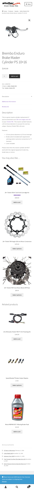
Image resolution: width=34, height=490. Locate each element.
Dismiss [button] (4, 481)
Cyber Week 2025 (8, 453)
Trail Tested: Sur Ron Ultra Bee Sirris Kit (14, 459)
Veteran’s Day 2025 (9, 456)
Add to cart (14, 76)
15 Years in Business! (9, 450)
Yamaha (16, 11)
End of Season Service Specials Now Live (15, 464)
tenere (6, 88)
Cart (26, 485)
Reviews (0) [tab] (5, 106)
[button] (29, 20)
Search (17, 487)
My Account (5, 487)
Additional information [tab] (9, 101)
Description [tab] (5, 96)
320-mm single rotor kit (23, 119)
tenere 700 (12, 88)
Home (5, 11)
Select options (17, 248)
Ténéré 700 (10, 122)
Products (10, 11)
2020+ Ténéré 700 (24, 11)
